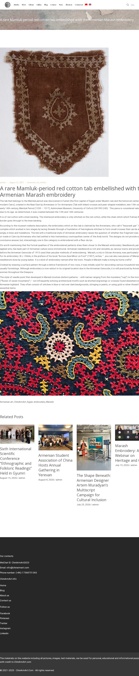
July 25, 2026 (84, 504)
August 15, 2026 (8, 478)
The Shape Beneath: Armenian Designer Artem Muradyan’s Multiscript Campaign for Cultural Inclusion (94, 487)
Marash (50, 401)
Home (3, 585)
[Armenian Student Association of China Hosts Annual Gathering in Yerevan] (55, 437)
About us (4, 595)
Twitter (3, 623)
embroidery (39, 401)
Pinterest (4, 618)
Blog (2, 590)
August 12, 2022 (16, 182)
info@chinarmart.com (18, 567)
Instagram (5, 628)
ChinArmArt (20, 401)
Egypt (30, 401)
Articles (43, 182)
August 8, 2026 (46, 479)
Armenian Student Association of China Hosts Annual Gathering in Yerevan (55, 465)
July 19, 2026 (122, 465)
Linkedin (4, 633)
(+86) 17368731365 (26, 572)
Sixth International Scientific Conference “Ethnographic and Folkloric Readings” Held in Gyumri (16, 461)
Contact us (5, 600)
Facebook (5, 613)
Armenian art (33, 182)
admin (3, 182)
